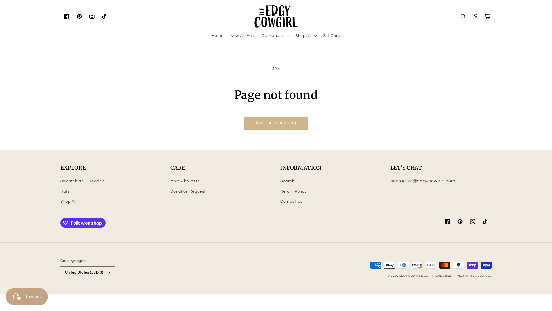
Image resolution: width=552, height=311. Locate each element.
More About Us (185, 181)
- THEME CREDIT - (443, 275)
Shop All (68, 202)
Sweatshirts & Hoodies (82, 181)
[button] (275, 36)
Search (287, 181)
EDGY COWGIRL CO (414, 275)
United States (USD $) (84, 272)
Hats (65, 191)
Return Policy (293, 191)
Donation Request (188, 191)
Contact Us (291, 202)
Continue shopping (276, 123)
